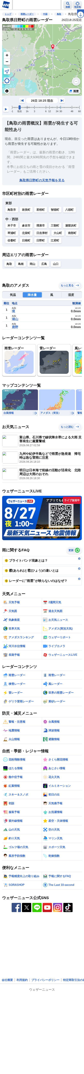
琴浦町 (12, 233)
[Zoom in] (7, 55)
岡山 (32, 264)
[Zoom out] (7, 61)
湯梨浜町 (70, 225)
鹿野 (15, 327)
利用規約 (22, 980)
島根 (21, 264)
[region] (42, 60)
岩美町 (26, 209)
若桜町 (40, 209)
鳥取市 (12, 209)
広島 (44, 264)
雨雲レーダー (27, 14)
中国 (45, 14)
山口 (56, 264)
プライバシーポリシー (45, 980)
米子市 (12, 225)
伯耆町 (12, 240)
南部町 (72, 233)
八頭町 (69, 209)
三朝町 (55, 225)
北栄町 (26, 233)
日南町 (26, 240)
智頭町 (55, 209)
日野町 (40, 240)
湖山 (15, 319)
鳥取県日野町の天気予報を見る (42, 180)
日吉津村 (42, 233)
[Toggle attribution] (6, 91)
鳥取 (59, 14)
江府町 (55, 240)
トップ (8, 14)
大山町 (58, 233)
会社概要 (7, 980)
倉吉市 (26, 225)
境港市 (40, 225)
